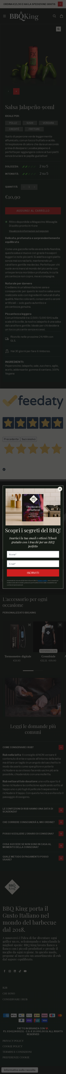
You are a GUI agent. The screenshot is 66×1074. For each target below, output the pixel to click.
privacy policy (42, 580)
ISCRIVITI (33, 572)
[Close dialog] (60, 488)
